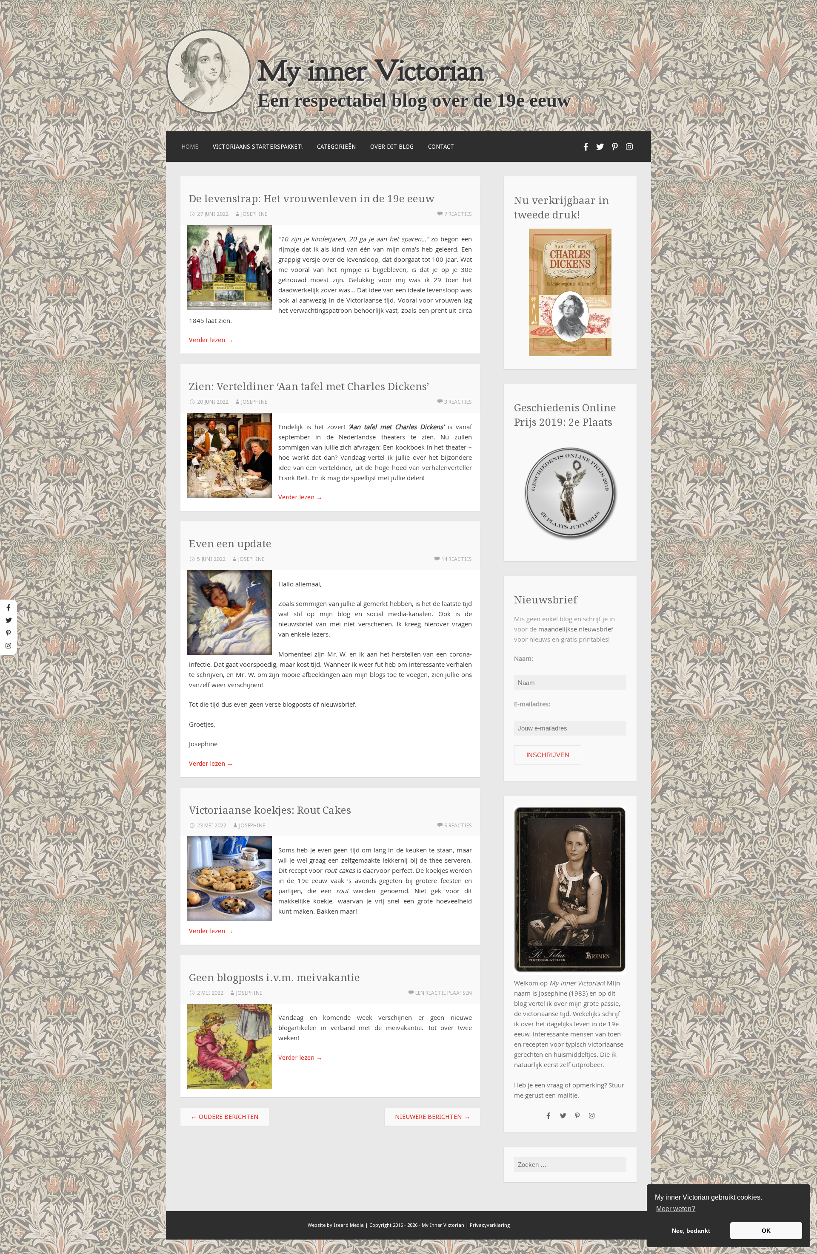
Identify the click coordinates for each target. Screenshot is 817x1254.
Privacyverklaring (490, 1225)
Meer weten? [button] (675, 1208)
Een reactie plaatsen (443, 993)
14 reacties (456, 559)
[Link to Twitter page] (600, 146)
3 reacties (458, 402)
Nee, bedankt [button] (691, 1230)
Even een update (230, 544)
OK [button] (766, 1230)
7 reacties (458, 214)
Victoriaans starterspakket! (258, 146)
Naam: (523, 658)
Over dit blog (392, 146)
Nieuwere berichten (432, 1117)
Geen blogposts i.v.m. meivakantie (274, 977)
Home (189, 146)
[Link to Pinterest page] (614, 146)
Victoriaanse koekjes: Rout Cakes (270, 810)
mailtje (567, 1095)
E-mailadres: (532, 703)
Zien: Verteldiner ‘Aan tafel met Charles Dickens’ (309, 386)
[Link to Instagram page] (629, 146)
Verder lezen (211, 340)
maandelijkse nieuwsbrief (575, 629)
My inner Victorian (370, 70)
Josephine (254, 214)
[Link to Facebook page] (586, 146)
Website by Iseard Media (336, 1225)
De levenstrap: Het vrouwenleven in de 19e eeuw (311, 198)
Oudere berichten (225, 1117)
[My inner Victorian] (208, 112)
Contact (441, 146)
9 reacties (458, 825)
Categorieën (336, 146)
